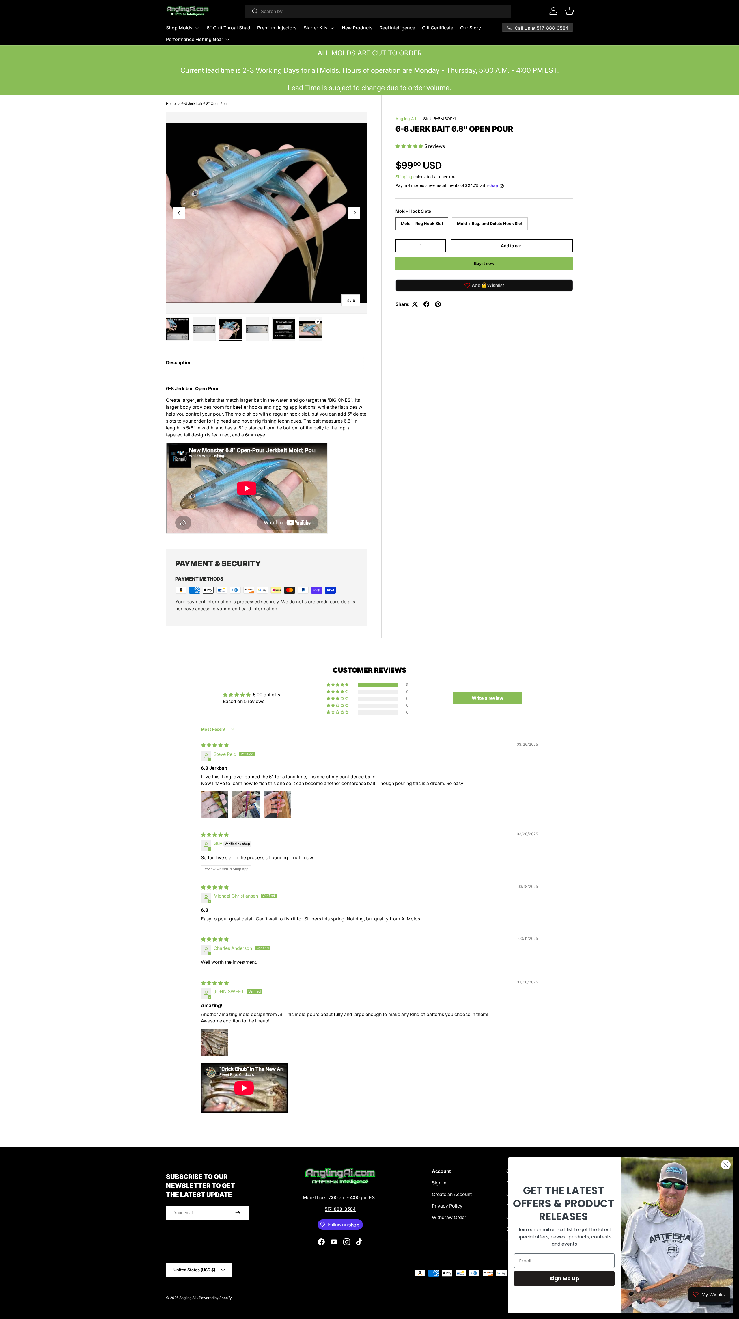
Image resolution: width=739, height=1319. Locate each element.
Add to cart (512, 245)
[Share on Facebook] (426, 304)
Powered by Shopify (215, 1298)
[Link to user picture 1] (215, 805)
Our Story (470, 28)
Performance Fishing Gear (194, 39)
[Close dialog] (726, 1165)
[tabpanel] (266, 454)
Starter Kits (316, 28)
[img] (215, 745)
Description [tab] (179, 362)
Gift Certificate (437, 28)
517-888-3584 (340, 1209)
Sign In (439, 1183)
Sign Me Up (564, 1278)
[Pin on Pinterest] (438, 304)
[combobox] (378, 11)
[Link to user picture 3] (277, 805)
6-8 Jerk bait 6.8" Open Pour (204, 103)
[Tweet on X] (415, 304)
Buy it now (484, 263)
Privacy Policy (447, 1206)
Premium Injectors (277, 28)
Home (171, 103)
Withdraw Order (449, 1217)
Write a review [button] (487, 698)
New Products (357, 28)
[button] (569, 11)
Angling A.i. (406, 118)
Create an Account (452, 1194)
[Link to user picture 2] (246, 805)
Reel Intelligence (397, 28)
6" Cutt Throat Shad (228, 28)
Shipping (403, 176)
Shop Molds (179, 28)
